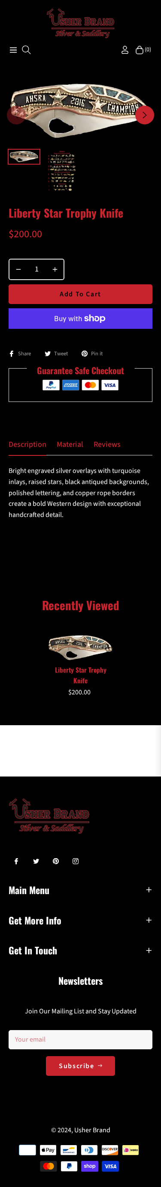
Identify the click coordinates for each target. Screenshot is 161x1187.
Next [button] (144, 115)
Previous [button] (16, 115)
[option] (80, 111)
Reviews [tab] (107, 445)
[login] (121, 50)
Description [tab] (27, 445)
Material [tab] (70, 445)
